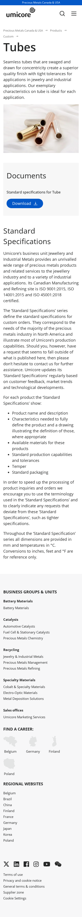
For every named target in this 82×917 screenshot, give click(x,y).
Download (21, 203)
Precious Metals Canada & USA (23, 30)
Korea (7, 834)
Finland (54, 751)
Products (56, 30)
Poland (9, 774)
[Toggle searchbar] (62, 13)
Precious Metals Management (25, 662)
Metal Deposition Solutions (23, 698)
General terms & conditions (24, 886)
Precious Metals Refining (21, 668)
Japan (7, 828)
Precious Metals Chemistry (23, 638)
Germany (33, 751)
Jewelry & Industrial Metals (23, 656)
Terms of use (13, 874)
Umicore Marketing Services (24, 717)
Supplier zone (13, 892)
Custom (8, 36)
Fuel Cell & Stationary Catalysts (26, 632)
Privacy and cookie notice (22, 880)
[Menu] (74, 13)
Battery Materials (16, 608)
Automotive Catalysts (19, 626)
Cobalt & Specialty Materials (24, 687)
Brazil (7, 799)
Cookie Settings (14, 898)
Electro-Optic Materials (20, 692)
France (8, 816)
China (7, 805)
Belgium (10, 751)
